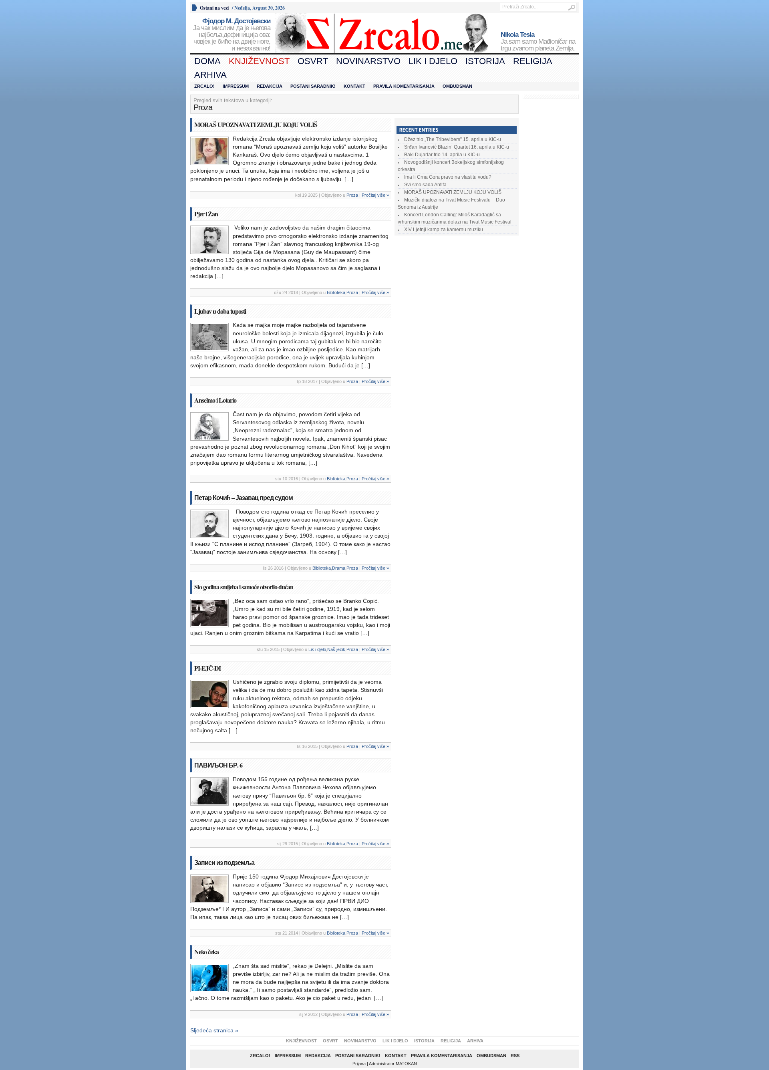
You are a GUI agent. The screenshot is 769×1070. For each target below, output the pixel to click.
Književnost (259, 61)
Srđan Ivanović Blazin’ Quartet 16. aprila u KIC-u (456, 147)
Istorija (485, 61)
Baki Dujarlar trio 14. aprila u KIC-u (442, 154)
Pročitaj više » (375, 195)
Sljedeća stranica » (214, 1030)
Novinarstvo (368, 61)
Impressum (236, 86)
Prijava (359, 1063)
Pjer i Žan (206, 213)
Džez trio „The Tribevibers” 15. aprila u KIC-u (452, 139)
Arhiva (210, 75)
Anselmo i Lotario (215, 400)
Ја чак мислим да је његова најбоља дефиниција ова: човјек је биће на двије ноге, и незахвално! (231, 35)
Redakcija (269, 86)
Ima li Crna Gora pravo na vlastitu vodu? (447, 177)
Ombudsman (457, 86)
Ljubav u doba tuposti (220, 311)
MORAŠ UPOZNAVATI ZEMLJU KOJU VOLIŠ (255, 124)
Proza (352, 195)
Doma (207, 61)
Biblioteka (336, 292)
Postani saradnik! (313, 86)
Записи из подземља (224, 862)
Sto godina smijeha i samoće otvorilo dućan (243, 586)
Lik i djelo (433, 61)
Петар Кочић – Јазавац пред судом (243, 497)
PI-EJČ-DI (207, 668)
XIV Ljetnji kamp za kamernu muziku (443, 229)
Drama (338, 568)
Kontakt (354, 86)
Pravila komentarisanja (404, 86)
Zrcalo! (204, 86)
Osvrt (313, 61)
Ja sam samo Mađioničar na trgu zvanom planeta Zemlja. (538, 41)
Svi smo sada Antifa (425, 184)
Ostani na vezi (214, 7)
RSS (515, 1055)
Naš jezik (336, 649)
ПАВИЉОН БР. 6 (218, 765)
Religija (532, 61)
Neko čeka (206, 951)
